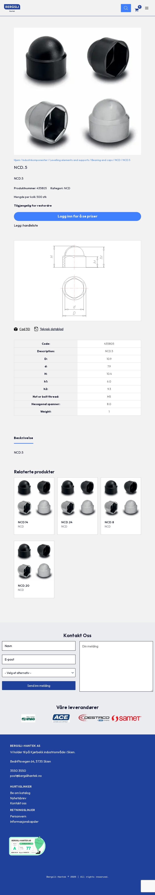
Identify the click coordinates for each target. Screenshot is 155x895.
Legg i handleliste (26, 225)
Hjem (17, 160)
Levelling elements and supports (69, 160)
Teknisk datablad (51, 329)
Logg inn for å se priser (77, 216)
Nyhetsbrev (18, 798)
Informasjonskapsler (24, 821)
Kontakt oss (18, 803)
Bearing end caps (102, 160)
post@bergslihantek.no (26, 776)
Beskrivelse (23, 438)
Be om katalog (20, 793)
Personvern (18, 816)
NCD (117, 160)
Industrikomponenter (35, 160)
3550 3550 (18, 771)
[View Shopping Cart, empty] (136, 10)
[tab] (23, 438)
